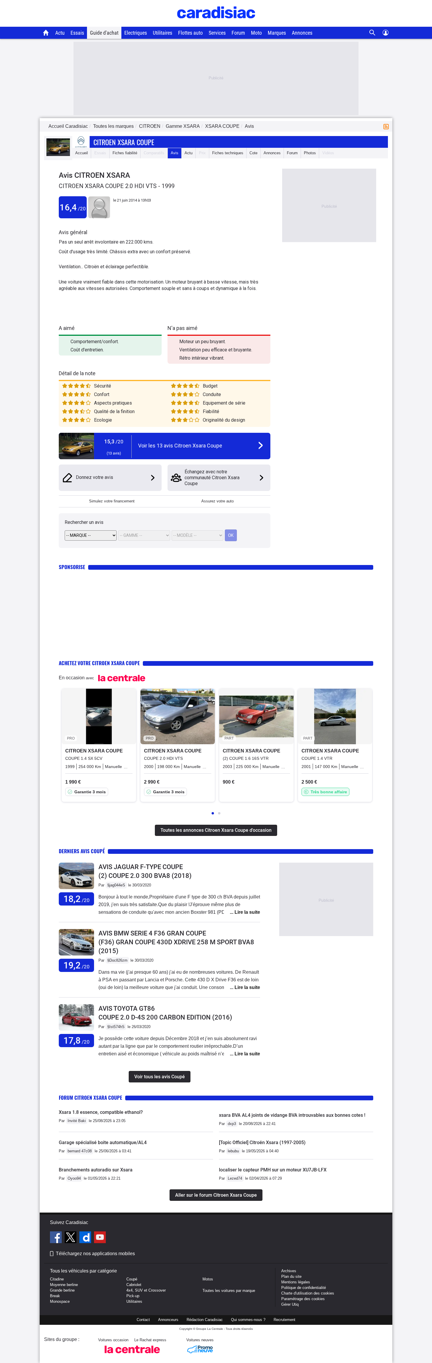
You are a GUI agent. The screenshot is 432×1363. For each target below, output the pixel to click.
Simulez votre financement (112, 501)
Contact (143, 1319)
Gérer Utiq (290, 1304)
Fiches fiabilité (125, 153)
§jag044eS (116, 885)
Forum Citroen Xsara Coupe (90, 1097)
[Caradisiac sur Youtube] (100, 1238)
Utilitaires (162, 33)
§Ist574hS (116, 1027)
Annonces (302, 33)
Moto (256, 33)
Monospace (60, 1301)
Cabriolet (133, 1284)
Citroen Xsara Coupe (123, 142)
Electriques (135, 33)
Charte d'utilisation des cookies (307, 1293)
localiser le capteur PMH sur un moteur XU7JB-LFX (272, 1170)
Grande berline (62, 1290)
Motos (207, 1279)
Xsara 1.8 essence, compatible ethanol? (101, 1112)
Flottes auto (190, 33)
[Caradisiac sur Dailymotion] (86, 1238)
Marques (277, 33)
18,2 (76, 899)
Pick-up (132, 1296)
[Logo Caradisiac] (216, 23)
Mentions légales (295, 1282)
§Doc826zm (117, 960)
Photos (310, 153)
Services (217, 33)
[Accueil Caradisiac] (46, 32)
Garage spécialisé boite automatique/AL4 (103, 1142)
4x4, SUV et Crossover (146, 1290)
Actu (60, 33)
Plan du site (291, 1276)
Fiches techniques (227, 153)
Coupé (131, 1279)
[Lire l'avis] (76, 889)
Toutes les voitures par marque (228, 1290)
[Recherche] (372, 33)
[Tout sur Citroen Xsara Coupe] (58, 154)
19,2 (76, 965)
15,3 (113, 441)
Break (55, 1296)
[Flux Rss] (387, 126)
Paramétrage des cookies (303, 1299)
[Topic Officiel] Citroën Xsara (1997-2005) (262, 1142)
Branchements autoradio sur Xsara (96, 1170)
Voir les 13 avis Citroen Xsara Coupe (180, 445)
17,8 (76, 1040)
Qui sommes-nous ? (248, 1319)
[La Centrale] (132, 1355)
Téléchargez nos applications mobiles (95, 1253)
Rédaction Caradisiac (205, 1319)
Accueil (81, 153)
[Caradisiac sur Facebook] (56, 1238)
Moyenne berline (64, 1284)
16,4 (73, 207)
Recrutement (284, 1319)
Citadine (57, 1279)
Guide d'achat (104, 33)
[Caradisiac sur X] (71, 1238)
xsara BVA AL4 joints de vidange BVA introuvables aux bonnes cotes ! (292, 1115)
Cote (253, 153)
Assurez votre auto (217, 501)
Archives (288, 1271)
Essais (77, 33)
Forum (238, 33)
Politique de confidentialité (303, 1287)
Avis (174, 153)
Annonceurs (168, 1319)
